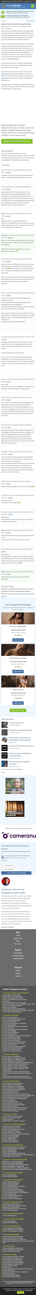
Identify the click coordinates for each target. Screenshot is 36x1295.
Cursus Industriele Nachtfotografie (13, 1048)
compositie (31, 157)
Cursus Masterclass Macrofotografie (13, 1148)
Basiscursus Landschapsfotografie (13, 1163)
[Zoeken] (32, 6)
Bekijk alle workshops (18, 710)
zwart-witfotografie (6, 160)
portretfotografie (24, 160)
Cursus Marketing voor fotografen (13, 1228)
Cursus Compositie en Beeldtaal (12, 1005)
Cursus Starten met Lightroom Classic (14, 1058)
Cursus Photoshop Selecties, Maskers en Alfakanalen (19, 1095)
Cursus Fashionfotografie (10, 1210)
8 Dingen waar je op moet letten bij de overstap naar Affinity (20, 754)
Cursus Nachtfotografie (9, 1034)
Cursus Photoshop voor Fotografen (13, 1086)
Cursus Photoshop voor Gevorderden (14, 1089)
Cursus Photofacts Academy (11, 1275)
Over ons (18, 967)
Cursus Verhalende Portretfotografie (13, 1191)
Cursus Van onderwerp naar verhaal (13, 1129)
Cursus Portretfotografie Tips (11, 1181)
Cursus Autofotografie (9, 1221)
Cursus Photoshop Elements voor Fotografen (16, 1097)
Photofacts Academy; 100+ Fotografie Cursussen (20, 11)
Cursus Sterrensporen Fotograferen (13, 1166)
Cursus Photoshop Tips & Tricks (12, 1103)
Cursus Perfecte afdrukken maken (13, 1259)
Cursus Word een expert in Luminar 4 (14, 1121)
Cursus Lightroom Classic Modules (13, 1061)
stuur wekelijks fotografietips (16, 873)
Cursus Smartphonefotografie (11, 1037)
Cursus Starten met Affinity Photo (12, 1264)
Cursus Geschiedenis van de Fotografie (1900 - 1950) (19, 1004)
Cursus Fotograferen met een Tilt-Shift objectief (17, 1035)
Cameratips (6, 1001)
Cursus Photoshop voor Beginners (13, 1083)
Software (32, 21)
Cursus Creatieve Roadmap (11, 1131)
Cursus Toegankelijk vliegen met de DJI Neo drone (18, 1269)
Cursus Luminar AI (8, 1119)
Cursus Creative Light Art (10, 1140)
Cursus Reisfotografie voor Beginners (14, 1019)
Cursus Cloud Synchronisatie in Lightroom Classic (18, 1078)
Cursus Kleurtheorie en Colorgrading (14, 1088)
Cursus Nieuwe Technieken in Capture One (16, 1272)
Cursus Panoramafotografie (11, 1032)
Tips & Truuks (18, 943)
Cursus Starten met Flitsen (11, 1183)
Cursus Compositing (9, 1100)
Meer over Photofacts (8, 927)
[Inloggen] (33, 1)
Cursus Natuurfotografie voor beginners (14, 1147)
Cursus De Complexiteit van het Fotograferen (16, 1134)
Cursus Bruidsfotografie (10, 1215)
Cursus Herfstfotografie (9, 1150)
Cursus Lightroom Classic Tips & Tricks (14, 1065)
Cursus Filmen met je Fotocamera (13, 1236)
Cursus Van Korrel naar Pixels (12, 1038)
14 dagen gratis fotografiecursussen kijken (16, 141)
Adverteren (18, 976)
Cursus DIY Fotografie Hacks (11, 1049)
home (4, 21)
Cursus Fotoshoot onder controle (12, 1189)
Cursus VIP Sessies (9, 1270)
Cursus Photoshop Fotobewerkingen (14, 1104)
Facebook (6, 857)
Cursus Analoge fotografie (10, 1137)
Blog (18, 932)
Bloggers (18, 973)
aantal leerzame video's (7, 74)
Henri (4, 530)
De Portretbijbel (18, 953)
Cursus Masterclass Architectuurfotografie (15, 1026)
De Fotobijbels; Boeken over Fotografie (16, 15)
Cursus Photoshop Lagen (10, 1092)
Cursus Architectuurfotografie (11, 1020)
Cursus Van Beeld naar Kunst (11, 1128)
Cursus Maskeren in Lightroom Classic (14, 1059)
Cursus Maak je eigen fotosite (11, 1276)
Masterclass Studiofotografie (11, 1204)
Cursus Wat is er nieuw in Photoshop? (14, 1109)
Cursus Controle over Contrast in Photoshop (16, 1094)
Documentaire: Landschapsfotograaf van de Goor (17, 1169)
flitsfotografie (15, 160)
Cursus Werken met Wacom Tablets (13, 1256)
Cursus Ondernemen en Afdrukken (13, 1229)
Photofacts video (18, 938)
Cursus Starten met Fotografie (12, 995)
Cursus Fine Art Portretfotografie (12, 1198)
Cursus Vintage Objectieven (11, 1141)
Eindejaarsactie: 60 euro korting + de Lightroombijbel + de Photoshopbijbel (20, 739)
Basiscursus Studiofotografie (11, 1207)
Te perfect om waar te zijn (16, 722)
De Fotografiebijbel (18, 958)
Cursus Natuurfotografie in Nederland (14, 1153)
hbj (4, 213)
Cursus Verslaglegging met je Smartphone (15, 1029)
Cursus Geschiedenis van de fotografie (14, 1002)
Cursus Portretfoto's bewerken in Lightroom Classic (18, 1062)
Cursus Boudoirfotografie (10, 1185)
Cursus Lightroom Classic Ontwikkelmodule (16, 1064)
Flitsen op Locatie (18, 689)
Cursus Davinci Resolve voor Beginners (15, 1239)
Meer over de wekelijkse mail (9, 855)
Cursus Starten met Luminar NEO (13, 1116)
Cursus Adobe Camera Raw (11, 1091)
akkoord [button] (20, 1292)
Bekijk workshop (18, 640)
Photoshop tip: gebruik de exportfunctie (20, 730)
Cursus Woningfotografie (10, 1222)
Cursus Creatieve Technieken (11, 1126)
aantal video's (5, 78)
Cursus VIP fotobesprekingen (11, 1251)
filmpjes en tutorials (22, 535)
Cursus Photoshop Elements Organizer (14, 1098)
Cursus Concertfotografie (10, 1017)
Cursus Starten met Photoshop (12, 1085)
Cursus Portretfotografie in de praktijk (14, 1186)
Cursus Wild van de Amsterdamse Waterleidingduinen (19, 1154)
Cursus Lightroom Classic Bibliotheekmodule (16, 1071)
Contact (18, 970)
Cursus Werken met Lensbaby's (12, 1132)
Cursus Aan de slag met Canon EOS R (14, 1046)
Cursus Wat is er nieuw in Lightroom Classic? (16, 1076)
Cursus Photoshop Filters (10, 1101)
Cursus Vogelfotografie (9, 1175)
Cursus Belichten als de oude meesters (14, 1208)
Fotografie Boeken (28, 1)
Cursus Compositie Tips (10, 1045)
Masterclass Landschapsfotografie (13, 1161)
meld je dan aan (18, 593)
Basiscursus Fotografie (9, 1007)
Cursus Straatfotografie (9, 1022)
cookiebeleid (28, 1290)
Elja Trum (24, 26)
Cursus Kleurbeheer (9, 1028)
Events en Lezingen (9, 1273)
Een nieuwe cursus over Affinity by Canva (21, 746)
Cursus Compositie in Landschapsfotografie (16, 1168)
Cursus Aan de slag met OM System (13, 1043)
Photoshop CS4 (15, 577)
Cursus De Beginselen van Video (13, 1238)
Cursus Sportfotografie (9, 1025)
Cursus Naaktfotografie (9, 1194)
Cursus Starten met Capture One (12, 1258)
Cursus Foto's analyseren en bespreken (14, 1023)
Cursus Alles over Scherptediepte (13, 996)
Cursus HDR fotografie (9, 1031)
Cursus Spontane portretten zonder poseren (16, 1192)
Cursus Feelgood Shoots (10, 1197)
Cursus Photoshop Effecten (11, 1111)
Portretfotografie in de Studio (18, 658)
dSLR (8, 84)
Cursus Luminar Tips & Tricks (11, 1118)
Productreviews (7, 1267)
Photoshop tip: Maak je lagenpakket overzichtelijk (19, 763)
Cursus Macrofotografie (10, 1151)
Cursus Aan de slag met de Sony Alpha (14, 1041)
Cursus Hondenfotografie (10, 1176)
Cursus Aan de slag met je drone (12, 1261)
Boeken (18, 941)
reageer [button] (8, 172)
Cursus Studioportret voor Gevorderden (14, 1205)
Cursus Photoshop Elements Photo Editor (15, 1107)
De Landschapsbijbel (18, 955)
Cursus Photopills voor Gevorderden (13, 1249)
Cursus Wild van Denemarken (12, 1156)
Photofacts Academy (17, 155)
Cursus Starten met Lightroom (12, 1056)
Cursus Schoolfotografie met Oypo (13, 1231)
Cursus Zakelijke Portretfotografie (13, 1195)
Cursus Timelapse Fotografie (11, 1040)
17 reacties (8, 28)
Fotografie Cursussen (7, 1)
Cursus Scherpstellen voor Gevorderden (15, 999)
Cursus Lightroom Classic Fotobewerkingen (16, 1067)
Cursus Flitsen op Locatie (10, 1188)
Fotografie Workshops (18, 1)
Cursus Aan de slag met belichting (13, 998)
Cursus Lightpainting (9, 1138)
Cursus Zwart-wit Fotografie (11, 1135)
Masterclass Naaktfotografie (18, 626)
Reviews (18, 935)
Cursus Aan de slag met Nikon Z (12, 1051)
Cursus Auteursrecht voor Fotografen (14, 1262)
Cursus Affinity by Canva (10, 1266)
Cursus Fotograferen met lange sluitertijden (15, 1164)
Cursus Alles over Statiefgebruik (12, 1012)
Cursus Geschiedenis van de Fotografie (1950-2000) (18, 1010)
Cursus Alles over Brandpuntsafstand (14, 1008)
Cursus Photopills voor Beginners (13, 1248)
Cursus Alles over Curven (10, 1106)
